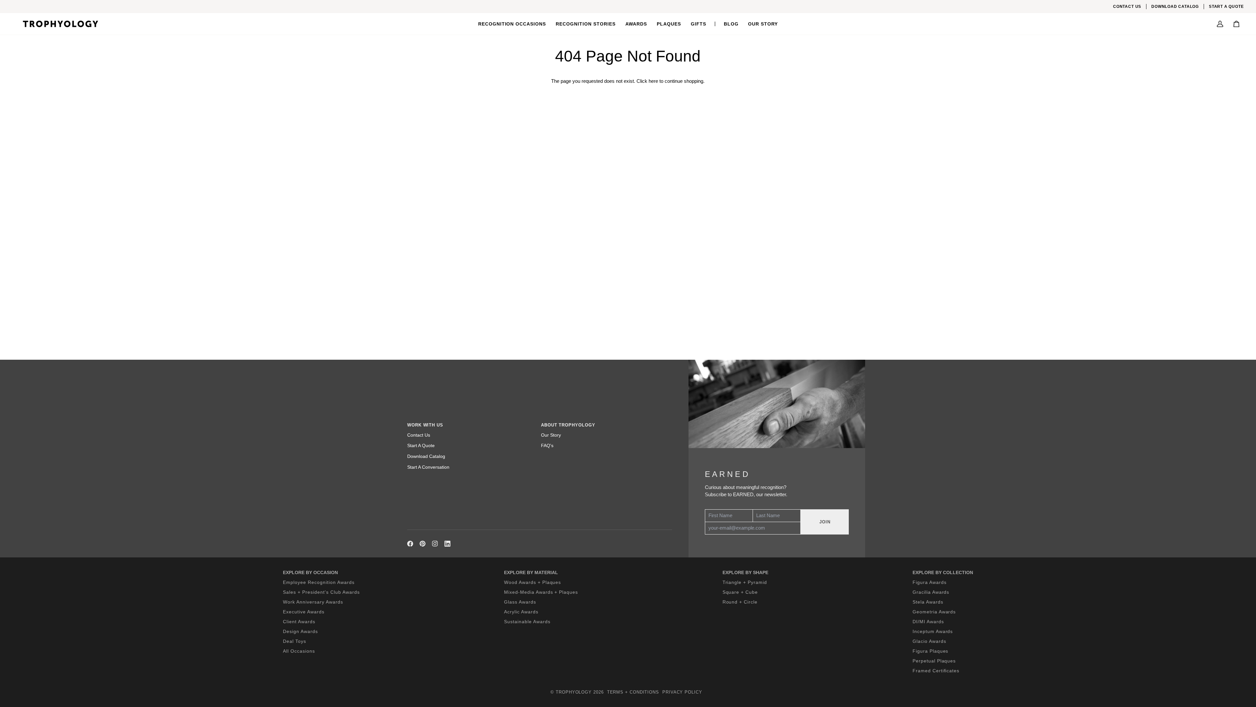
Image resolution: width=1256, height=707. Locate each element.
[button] (512, 24)
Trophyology (574, 692)
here (653, 81)
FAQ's (547, 445)
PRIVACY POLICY (682, 692)
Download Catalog (426, 456)
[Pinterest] (423, 544)
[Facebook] (410, 544)
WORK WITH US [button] (425, 425)
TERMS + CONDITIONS (633, 692)
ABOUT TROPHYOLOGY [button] (568, 425)
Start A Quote (421, 445)
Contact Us (418, 435)
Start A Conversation (428, 467)
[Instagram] (435, 544)
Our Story (551, 435)
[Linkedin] (447, 544)
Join (824, 521)
